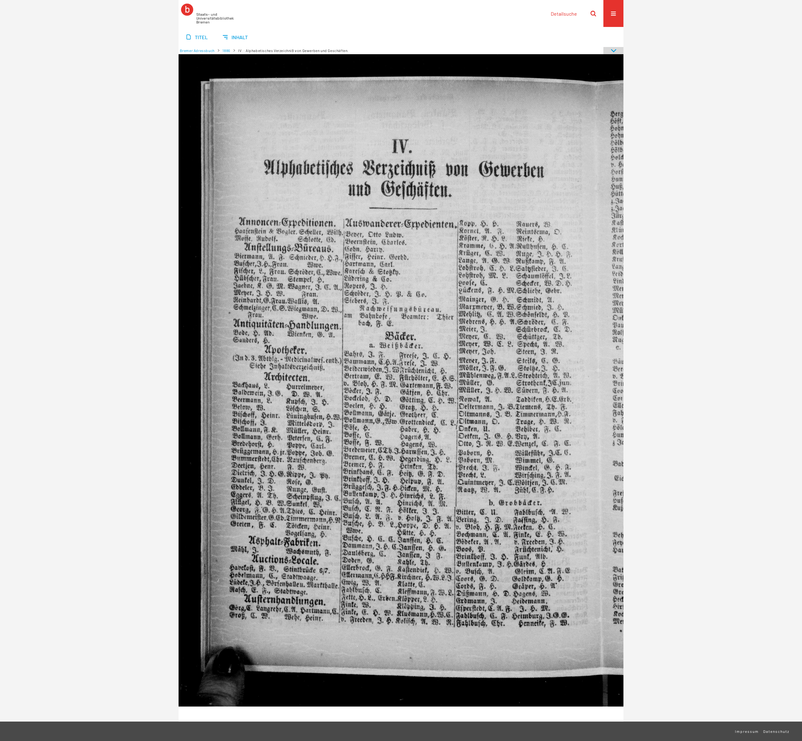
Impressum (747, 731)
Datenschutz (776, 731)
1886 (226, 50)
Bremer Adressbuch (197, 50)
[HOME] (207, 13)
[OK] (593, 13)
